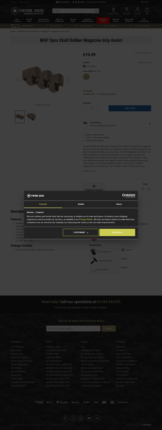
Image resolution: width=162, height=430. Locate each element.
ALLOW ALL (117, 232)
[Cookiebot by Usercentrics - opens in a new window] (124, 196)
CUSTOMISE (79, 232)
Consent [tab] (43, 204)
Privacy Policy (86, 219)
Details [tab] (81, 204)
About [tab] (119, 204)
